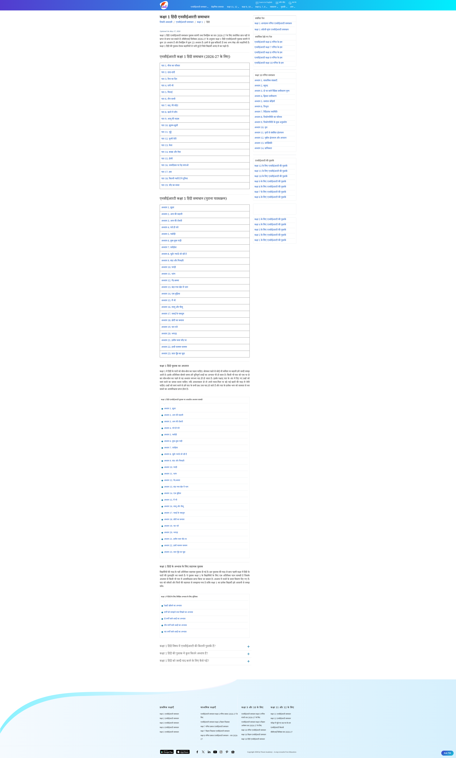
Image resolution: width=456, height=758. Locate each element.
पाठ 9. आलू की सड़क (170, 119)
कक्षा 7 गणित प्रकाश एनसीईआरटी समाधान (214, 726)
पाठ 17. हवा (166, 172)
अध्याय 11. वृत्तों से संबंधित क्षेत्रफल (269, 133)
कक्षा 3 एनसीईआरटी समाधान (169, 723)
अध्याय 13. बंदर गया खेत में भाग (174, 287)
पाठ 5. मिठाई (166, 93)
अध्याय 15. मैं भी (168, 301)
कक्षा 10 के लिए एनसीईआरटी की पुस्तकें (270, 176)
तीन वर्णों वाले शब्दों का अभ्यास (175, 625)
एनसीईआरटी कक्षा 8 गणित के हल (268, 53)
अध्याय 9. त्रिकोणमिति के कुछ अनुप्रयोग (270, 122)
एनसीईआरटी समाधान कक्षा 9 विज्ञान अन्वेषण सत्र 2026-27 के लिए (253, 724)
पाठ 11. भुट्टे (166, 132)
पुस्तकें (283, 7)
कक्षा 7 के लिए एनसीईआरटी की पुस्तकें (270, 192)
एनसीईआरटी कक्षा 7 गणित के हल (268, 47)
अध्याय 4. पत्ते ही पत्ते (169, 228)
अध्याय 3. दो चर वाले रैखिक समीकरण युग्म (271, 91)
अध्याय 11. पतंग (168, 274)
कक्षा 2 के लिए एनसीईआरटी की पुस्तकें (270, 235)
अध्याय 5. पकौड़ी (168, 234)
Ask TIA (447, 753)
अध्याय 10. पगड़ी (168, 268)
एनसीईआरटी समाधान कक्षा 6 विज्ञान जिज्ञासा (215, 722)
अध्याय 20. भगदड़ (169, 334)
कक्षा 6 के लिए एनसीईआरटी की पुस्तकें (270, 197)
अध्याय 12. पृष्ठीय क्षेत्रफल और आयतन (270, 138)
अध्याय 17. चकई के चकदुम (172, 314)
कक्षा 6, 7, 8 (260, 7)
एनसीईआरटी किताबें (277, 727)
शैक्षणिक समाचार (217, 7)
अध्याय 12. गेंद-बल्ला (170, 281)
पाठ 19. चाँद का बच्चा (170, 185)
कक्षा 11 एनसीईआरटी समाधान (281, 714)
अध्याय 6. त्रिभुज (261, 107)
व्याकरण (273, 7)
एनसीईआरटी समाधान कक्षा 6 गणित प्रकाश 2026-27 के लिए (219, 716)
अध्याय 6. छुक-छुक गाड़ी (171, 241)
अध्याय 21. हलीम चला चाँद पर (174, 341)
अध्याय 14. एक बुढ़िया (170, 294)
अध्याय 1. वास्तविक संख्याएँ (265, 81)
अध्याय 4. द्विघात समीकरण (265, 96)
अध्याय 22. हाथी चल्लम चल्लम (174, 347)
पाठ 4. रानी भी (167, 86)
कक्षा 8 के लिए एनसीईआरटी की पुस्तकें (270, 187)
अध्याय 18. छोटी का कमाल (172, 321)
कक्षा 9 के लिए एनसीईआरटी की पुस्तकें (270, 182)
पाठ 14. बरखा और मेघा (171, 152)
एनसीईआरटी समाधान (199, 7)
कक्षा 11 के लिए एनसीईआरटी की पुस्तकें (270, 171)
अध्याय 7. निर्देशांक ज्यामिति (265, 112)
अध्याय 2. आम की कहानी (171, 214)
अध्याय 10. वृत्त (260, 128)
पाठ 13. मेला (166, 146)
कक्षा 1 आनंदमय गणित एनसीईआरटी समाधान (273, 24)
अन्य (291, 7)
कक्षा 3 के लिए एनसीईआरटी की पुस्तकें (270, 230)
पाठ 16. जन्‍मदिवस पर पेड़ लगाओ (175, 166)
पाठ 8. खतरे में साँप (169, 112)
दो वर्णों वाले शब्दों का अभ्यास (174, 619)
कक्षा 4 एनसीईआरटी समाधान (169, 727)
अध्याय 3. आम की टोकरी (171, 221)
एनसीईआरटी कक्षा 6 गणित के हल (268, 42)
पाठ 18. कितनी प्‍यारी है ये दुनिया (174, 179)
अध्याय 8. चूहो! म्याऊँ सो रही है (174, 254)
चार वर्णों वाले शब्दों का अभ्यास (175, 632)
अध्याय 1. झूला (167, 208)
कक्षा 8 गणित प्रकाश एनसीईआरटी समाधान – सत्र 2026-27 (219, 737)
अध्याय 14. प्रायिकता (263, 148)
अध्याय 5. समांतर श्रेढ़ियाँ (264, 101)
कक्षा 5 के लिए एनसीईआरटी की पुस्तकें (270, 219)
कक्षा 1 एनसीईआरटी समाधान (169, 714)
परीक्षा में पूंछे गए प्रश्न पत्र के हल (281, 723)
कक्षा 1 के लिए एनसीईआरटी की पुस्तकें (270, 240)
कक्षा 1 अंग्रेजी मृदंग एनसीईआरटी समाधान (272, 30)
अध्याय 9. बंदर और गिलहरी (172, 261)
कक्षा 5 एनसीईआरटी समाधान (169, 732)
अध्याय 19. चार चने (169, 327)
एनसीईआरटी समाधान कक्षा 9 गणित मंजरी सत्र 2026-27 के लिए (253, 716)
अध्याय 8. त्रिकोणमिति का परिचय (268, 117)
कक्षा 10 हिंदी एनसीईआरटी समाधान (253, 739)
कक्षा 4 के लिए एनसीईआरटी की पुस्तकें (270, 225)
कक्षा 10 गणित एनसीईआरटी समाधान (253, 730)
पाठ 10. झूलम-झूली (169, 126)
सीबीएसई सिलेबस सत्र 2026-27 (281, 732)
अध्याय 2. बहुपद (261, 86)
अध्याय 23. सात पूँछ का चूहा (173, 354)
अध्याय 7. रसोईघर (168, 248)
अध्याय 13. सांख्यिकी (263, 143)
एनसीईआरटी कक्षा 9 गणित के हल (268, 58)
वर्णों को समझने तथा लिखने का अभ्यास (178, 612)
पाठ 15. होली (167, 159)
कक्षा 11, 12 (232, 7)
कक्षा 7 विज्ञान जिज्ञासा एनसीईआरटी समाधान (215, 731)
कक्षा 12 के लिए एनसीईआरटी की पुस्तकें (270, 166)
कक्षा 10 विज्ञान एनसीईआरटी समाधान (253, 734)
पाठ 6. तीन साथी (168, 99)
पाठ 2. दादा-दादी (168, 73)
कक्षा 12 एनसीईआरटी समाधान (281, 718)
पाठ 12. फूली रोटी (168, 139)
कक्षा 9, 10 (246, 7)
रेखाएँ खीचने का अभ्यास (173, 606)
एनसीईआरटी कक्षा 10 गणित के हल (269, 63)
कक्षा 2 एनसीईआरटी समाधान (169, 718)
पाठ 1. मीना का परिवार (170, 66)
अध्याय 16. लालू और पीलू (172, 307)
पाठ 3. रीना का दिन (169, 79)
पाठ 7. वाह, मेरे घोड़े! (169, 106)
